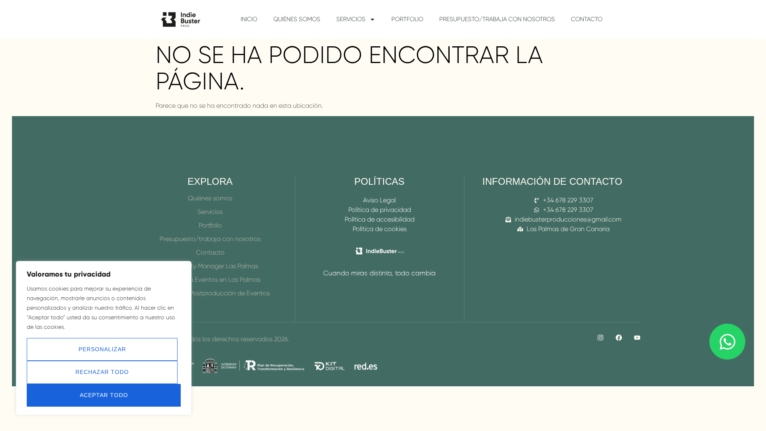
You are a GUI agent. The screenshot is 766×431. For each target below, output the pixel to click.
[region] (104, 338)
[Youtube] (637, 337)
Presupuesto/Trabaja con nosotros (497, 19)
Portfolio (407, 19)
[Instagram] (600, 337)
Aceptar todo (104, 395)
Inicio (249, 19)
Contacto (586, 19)
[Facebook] (619, 337)
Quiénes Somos (296, 19)
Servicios (350, 19)
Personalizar (102, 349)
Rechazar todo (102, 372)
